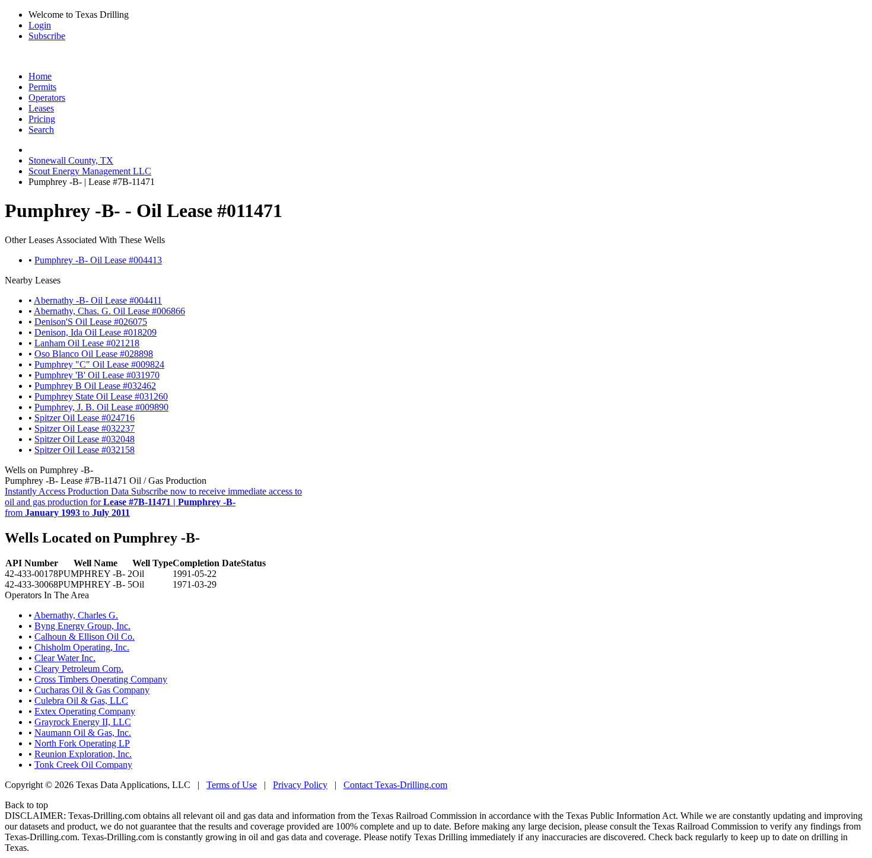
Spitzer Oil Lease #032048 (84, 439)
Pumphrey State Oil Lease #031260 (101, 396)
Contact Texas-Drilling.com (395, 785)
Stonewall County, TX (70, 160)
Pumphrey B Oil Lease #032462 (95, 386)
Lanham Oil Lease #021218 (86, 343)
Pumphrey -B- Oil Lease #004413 (98, 260)
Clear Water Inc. (65, 658)
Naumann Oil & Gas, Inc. (82, 733)
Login (39, 25)
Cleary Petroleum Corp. (78, 669)
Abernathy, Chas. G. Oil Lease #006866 (109, 311)
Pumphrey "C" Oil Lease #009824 (99, 364)
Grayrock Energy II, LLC (82, 722)
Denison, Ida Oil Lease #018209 (95, 332)
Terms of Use (231, 785)
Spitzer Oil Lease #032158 (84, 450)
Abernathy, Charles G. (76, 615)
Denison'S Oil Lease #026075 (90, 322)
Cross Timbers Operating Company (100, 679)
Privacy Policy (300, 785)
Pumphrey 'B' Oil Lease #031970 (97, 375)
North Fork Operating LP (82, 743)
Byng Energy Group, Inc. (82, 626)
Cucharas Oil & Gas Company (91, 690)
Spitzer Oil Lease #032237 (84, 428)
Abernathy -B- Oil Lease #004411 (98, 300)
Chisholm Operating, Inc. (81, 647)
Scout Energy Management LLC (89, 171)
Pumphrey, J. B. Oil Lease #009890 (101, 407)
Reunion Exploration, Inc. (83, 754)
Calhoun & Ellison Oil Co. (84, 636)
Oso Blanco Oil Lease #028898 (93, 354)
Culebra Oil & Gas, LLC (81, 701)
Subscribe (46, 36)
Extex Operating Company (84, 711)
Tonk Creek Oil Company (83, 765)
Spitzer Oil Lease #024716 (84, 418)
